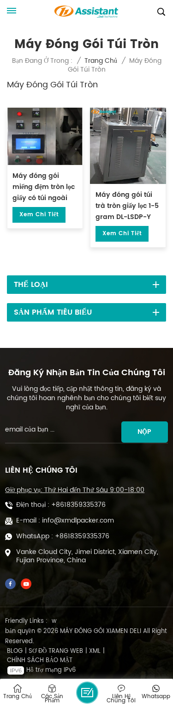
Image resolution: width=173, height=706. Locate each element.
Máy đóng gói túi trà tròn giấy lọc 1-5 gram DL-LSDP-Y (127, 206)
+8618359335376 (78, 505)
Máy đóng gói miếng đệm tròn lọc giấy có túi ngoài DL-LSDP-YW (43, 187)
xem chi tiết (39, 214)
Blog (15, 651)
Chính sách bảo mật (39, 660)
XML (95, 651)
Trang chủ (100, 60)
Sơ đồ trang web (56, 651)
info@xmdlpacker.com (78, 521)
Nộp (144, 431)
